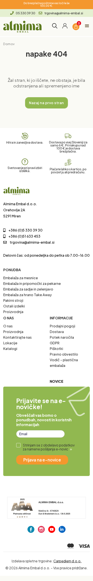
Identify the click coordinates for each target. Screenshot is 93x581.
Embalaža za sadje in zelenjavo (28, 289)
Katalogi (10, 348)
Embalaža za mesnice (20, 278)
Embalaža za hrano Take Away (27, 294)
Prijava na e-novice (42, 459)
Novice (56, 381)
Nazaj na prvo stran (46, 102)
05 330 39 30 (25, 13)
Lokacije (10, 343)
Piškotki (56, 348)
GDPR (54, 343)
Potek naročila (62, 337)
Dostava (57, 331)
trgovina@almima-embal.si (63, 13)
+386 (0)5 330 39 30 (25, 230)
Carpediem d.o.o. (67, 561)
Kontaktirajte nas (17, 337)
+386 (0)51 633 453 (24, 236)
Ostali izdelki (14, 306)
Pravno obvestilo (64, 354)
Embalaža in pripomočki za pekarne (32, 283)
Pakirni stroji (13, 300)
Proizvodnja (13, 311)
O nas (8, 326)
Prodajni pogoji (62, 326)
